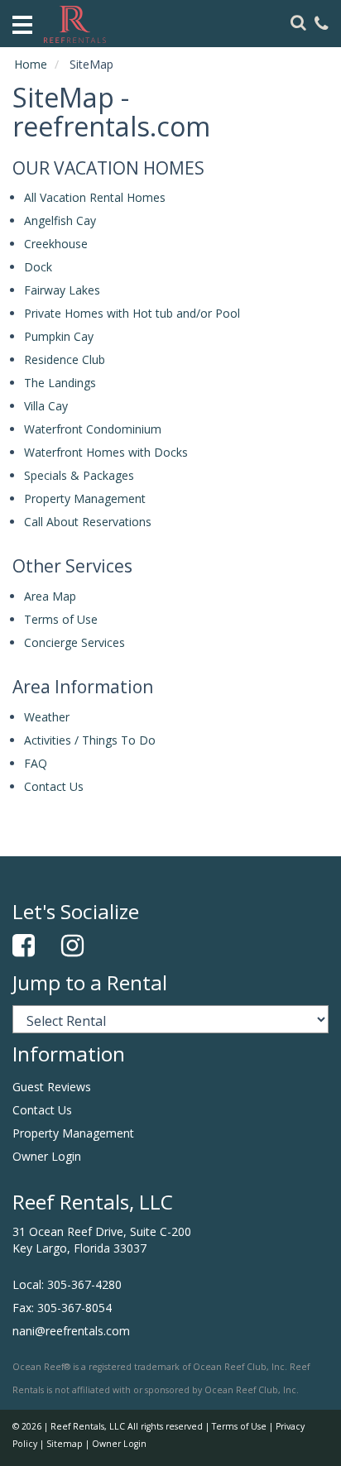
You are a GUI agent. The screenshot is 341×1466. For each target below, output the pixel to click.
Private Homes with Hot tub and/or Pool (132, 313)
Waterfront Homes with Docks (106, 452)
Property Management (85, 498)
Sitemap (64, 1443)
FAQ (35, 763)
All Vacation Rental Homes (95, 197)
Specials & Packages (79, 475)
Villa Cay (46, 406)
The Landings (60, 382)
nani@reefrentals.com (71, 1331)
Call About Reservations (87, 521)
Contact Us (54, 786)
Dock (38, 267)
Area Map (50, 596)
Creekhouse (56, 244)
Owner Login (46, 1156)
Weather (47, 717)
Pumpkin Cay (59, 336)
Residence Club (64, 359)
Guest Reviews (51, 1087)
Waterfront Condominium (92, 429)
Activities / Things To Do (90, 740)
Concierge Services (74, 642)
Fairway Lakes (62, 290)
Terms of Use (61, 619)
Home (30, 64)
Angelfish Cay (60, 220)
